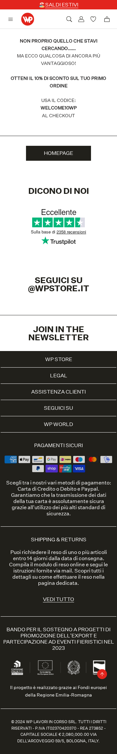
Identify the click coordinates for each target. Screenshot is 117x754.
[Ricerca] (69, 19)
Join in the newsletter (58, 333)
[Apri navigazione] (12, 19)
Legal (58, 375)
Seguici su (58, 408)
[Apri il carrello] (106, 19)
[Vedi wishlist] (94, 19)
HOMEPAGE (58, 153)
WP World (58, 424)
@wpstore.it (58, 288)
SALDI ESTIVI (61, 5)
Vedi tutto (58, 599)
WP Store (58, 359)
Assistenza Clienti (58, 392)
